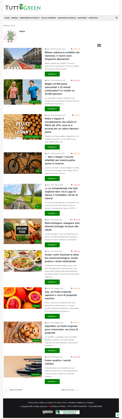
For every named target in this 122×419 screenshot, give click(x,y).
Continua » (52, 74)
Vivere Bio (93, 18)
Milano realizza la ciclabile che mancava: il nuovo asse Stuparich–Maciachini (62, 55)
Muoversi (82, 18)
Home (7, 26)
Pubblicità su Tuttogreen (85, 403)
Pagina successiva (67, 390)
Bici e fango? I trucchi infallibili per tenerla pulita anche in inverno (60, 160)
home (7, 18)
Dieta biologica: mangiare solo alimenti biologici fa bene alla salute (62, 226)
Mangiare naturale (67, 18)
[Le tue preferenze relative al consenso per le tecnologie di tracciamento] (118, 415)
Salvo (22, 31)
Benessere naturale (29, 18)
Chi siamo (57, 403)
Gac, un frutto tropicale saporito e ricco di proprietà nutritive (61, 295)
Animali (14, 18)
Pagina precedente (15, 390)
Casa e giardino (48, 18)
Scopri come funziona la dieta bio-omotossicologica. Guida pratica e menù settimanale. (62, 258)
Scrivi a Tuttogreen (69, 403)
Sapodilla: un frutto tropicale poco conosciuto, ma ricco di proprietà (61, 329)
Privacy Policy (33, 403)
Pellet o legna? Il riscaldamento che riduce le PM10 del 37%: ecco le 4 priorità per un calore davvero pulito (62, 125)
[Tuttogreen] (23, 7)
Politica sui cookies (46, 403)
